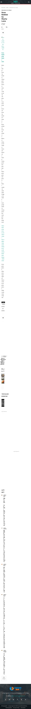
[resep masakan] (15, 2)
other (7, 7)
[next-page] (2, 388)
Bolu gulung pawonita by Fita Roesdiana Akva (2, 358)
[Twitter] (25, 699)
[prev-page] (2, 386)
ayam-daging (5, 528)
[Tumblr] (21, 699)
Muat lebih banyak (3, 678)
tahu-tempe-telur (5, 651)
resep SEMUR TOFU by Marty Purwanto (4, 664)
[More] (3, 32)
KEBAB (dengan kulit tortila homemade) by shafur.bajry (4, 546)
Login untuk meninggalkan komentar (3, 403)
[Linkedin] (13, 699)
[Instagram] (9, 699)
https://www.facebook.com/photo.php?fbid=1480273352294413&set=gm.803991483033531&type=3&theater (3, 243)
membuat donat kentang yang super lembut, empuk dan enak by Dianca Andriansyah (4, 622)
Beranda (3, 7)
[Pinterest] (17, 699)
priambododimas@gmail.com (18, 695)
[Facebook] (5, 699)
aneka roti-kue (3, 331)
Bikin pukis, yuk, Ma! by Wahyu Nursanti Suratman (4, 512)
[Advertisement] (15, 340)
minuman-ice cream (13, 7)
